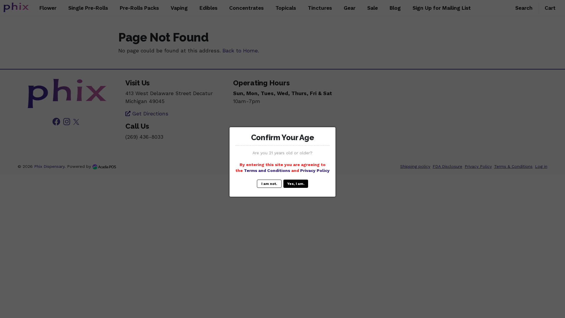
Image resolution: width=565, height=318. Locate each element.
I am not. (269, 184)
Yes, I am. (296, 184)
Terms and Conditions (267, 170)
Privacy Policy (315, 170)
